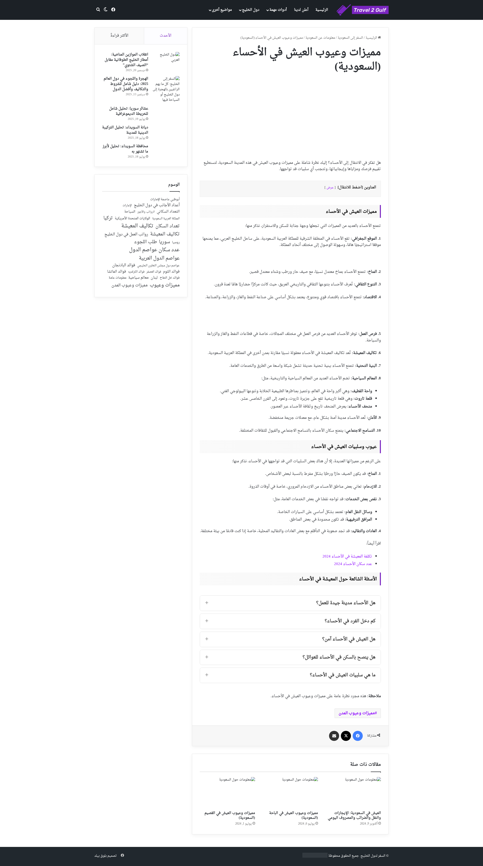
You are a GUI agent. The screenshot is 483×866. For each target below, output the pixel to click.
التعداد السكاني (168, 212)
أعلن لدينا (301, 10)
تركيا (108, 218)
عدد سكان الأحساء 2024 (353, 564)
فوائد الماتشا (116, 272)
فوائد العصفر (153, 272)
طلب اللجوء (145, 242)
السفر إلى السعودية (350, 38)
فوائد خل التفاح (170, 278)
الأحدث (165, 35)
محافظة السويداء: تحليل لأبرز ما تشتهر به (125, 149)
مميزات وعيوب (165, 285)
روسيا (176, 242)
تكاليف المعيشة (137, 226)
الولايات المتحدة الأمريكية (132, 219)
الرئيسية (321, 10)
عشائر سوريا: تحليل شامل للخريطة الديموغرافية (128, 111)
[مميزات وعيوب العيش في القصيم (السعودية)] (227, 792)
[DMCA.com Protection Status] (315, 857)
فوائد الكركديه (136, 272)
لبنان (154, 278)
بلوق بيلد (100, 856)
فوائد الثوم (171, 272)
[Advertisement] (290, 114)
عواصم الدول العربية (159, 258)
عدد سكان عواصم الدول (154, 250)
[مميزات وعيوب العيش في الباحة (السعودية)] (290, 792)
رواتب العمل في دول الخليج (126, 234)
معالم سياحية (138, 278)
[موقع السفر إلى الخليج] (363, 10)
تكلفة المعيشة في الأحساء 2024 (347, 556)
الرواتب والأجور (146, 212)
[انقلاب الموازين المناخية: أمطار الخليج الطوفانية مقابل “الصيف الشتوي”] (166, 61)
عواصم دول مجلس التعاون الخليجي (158, 266)
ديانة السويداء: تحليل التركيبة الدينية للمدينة (125, 130)
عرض (330, 187)
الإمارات (127, 205)
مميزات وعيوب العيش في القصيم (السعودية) (230, 815)
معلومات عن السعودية (320, 38)
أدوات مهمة (278, 10)
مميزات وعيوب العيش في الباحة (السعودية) (293, 815)
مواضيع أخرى (222, 10)
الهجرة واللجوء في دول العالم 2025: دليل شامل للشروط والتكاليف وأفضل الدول (126, 84)
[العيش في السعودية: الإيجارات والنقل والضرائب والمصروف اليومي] (353, 792)
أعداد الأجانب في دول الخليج (157, 205)
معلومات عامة (117, 278)
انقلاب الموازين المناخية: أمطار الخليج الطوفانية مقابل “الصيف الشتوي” (126, 60)
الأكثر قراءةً (119, 35)
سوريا (164, 242)
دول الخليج (250, 10)
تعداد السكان (167, 226)
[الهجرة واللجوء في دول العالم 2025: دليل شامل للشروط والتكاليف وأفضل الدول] (166, 89)
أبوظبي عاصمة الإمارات (165, 199)
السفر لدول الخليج (372, 856)
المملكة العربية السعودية (166, 219)
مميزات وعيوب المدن (357, 713)
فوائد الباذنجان (123, 265)
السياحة (129, 212)
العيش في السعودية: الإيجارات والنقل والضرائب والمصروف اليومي (354, 815)
